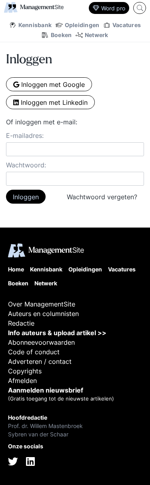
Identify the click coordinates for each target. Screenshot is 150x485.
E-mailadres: (25, 135)
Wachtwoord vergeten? (102, 197)
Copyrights (25, 371)
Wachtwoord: (26, 165)
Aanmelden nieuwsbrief (45, 390)
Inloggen (26, 197)
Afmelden (22, 381)
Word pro (113, 8)
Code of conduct (34, 352)
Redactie (21, 323)
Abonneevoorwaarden (41, 342)
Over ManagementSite (41, 304)
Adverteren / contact (40, 361)
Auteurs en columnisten (43, 314)
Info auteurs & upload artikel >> (57, 333)
